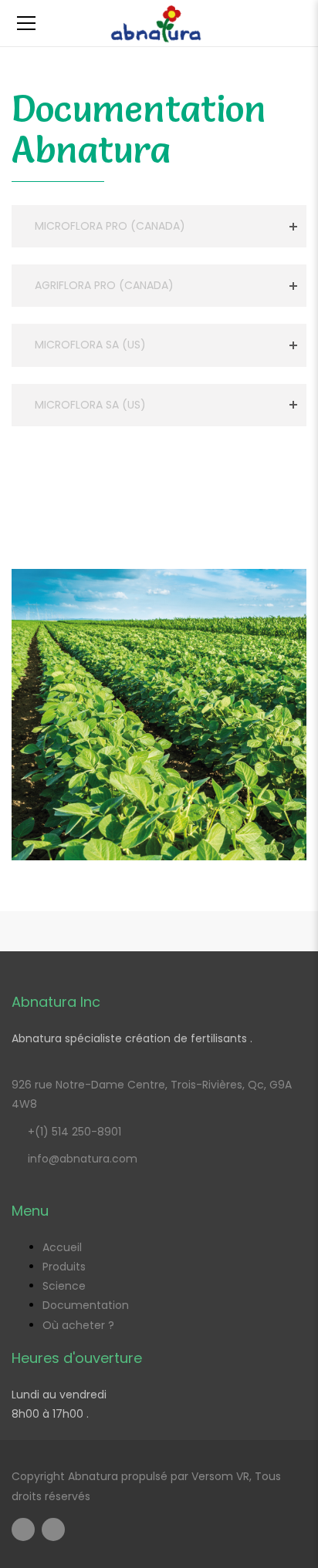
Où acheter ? (78, 1325)
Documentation (85, 1305)
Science (64, 1286)
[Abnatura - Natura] (159, 23)
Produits (64, 1266)
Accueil (62, 1247)
